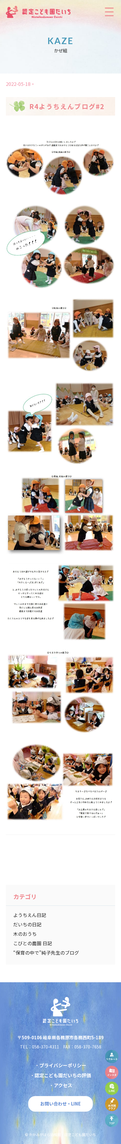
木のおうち (25, 933)
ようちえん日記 (29, 914)
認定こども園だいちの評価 (63, 1075)
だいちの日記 (27, 924)
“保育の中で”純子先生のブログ (46, 952)
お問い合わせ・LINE (60, 1103)
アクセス (63, 1085)
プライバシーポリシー (62, 1065)
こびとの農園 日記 (32, 943)
